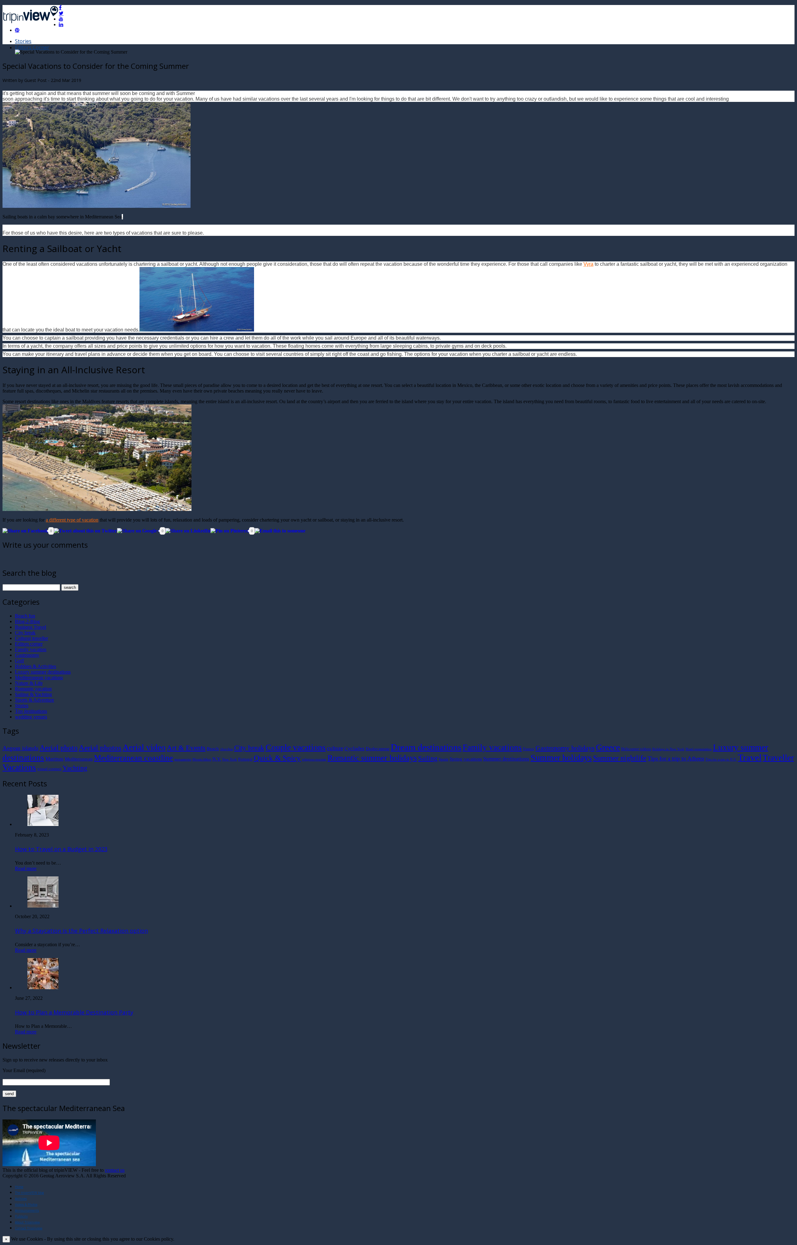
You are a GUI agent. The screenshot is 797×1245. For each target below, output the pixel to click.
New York (229, 759)
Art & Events (186, 748)
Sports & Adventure (34, 700)
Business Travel (30, 627)
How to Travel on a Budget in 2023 (61, 849)
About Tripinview (27, 1222)
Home (19, 1187)
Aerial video (144, 747)
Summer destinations (506, 759)
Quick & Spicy (277, 758)
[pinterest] (17, 29)
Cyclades (354, 748)
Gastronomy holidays (565, 748)
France (528, 749)
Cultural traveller (31, 638)
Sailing (427, 758)
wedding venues (31, 716)
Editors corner (29, 643)
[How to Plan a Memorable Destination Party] (43, 987)
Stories (23, 41)
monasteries (182, 759)
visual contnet (49, 768)
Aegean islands (20, 748)
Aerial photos (100, 747)
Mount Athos (201, 759)
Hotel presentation (699, 749)
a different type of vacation (72, 519)
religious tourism (314, 759)
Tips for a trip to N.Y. (721, 759)
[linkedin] (61, 24)
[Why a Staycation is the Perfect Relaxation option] (43, 906)
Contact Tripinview (28, 1228)
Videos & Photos (26, 1204)
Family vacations (492, 747)
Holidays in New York (668, 749)
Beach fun (25, 615)
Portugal (245, 759)
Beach (213, 748)
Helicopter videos (636, 749)
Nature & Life (29, 683)
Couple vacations (296, 747)
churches (226, 749)
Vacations (19, 767)
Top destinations (31, 711)
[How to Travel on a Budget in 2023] (43, 824)
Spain (443, 759)
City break (25, 632)
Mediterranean (79, 758)
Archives (21, 1198)
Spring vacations (466, 758)
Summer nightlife (619, 758)
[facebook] (60, 7)
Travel (750, 757)
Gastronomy (27, 655)
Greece (608, 747)
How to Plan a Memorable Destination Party (74, 1012)
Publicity (21, 1216)
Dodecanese (377, 748)
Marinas (54, 759)
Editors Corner (32, 47)
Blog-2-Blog (27, 621)
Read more (25, 868)
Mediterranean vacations (39, 677)
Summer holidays (561, 757)
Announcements (27, 1210)
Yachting (75, 768)
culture (335, 748)
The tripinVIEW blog (29, 1192)
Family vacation (30, 649)
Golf (19, 660)
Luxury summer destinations (43, 672)
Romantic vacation (33, 688)
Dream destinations (426, 747)
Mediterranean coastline (133, 757)
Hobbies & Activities (35, 666)
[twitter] (61, 13)
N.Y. (216, 758)
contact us (115, 1170)
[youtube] (61, 18)
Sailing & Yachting (33, 694)
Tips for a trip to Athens (676, 758)
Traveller (778, 757)
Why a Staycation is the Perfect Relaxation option (81, 930)
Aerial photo (59, 748)
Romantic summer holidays (372, 757)
